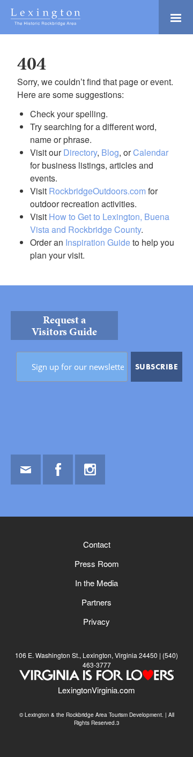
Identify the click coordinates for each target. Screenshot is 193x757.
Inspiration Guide (97, 242)
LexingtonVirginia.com (96, 689)
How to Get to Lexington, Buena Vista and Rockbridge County (99, 223)
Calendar (150, 152)
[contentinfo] (96, 521)
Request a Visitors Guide (64, 325)
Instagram (90, 470)
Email (26, 470)
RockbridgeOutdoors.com (97, 191)
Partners (96, 602)
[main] (96, 159)
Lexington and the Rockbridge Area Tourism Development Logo (45, 17)
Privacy (96, 621)
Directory (80, 152)
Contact (96, 544)
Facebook (58, 470)
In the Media (96, 582)
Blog (110, 152)
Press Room (97, 563)
